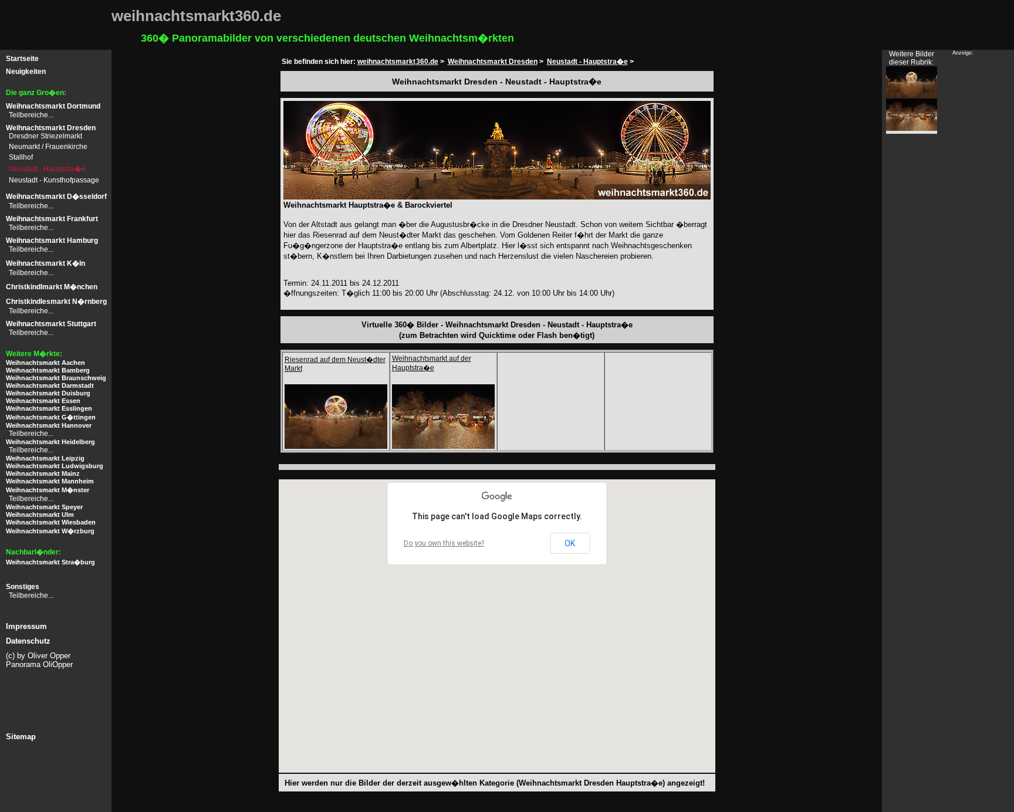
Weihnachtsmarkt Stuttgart (51, 324)
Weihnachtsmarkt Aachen (45, 362)
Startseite (22, 59)
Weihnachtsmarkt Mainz (43, 473)
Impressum (26, 626)
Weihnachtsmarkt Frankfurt (52, 219)
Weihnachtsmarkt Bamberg (48, 370)
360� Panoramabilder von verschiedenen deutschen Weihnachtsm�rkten (327, 38)
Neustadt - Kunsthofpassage (54, 180)
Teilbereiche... (31, 115)
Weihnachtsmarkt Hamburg (52, 240)
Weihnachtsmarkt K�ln (45, 263)
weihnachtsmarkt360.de (397, 61)
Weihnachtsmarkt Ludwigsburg (54, 465)
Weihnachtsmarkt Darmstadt (50, 385)
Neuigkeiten (26, 71)
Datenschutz (28, 641)
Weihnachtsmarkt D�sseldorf (56, 196)
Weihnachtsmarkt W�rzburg (50, 530)
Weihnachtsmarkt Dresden (51, 128)
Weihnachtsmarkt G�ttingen (51, 417)
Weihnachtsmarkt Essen (43, 400)
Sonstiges (22, 587)
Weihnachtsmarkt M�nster (47, 489)
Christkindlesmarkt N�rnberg (56, 301)
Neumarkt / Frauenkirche (48, 147)
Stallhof (21, 157)
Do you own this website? (444, 543)
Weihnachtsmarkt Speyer (44, 506)
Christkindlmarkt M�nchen (51, 287)
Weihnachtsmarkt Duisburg (48, 393)
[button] (434, 717)
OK (570, 543)
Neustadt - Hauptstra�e (47, 169)
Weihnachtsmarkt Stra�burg (50, 562)
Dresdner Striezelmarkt (45, 136)
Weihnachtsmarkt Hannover (49, 425)
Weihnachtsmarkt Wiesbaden (51, 522)
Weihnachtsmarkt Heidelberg (50, 441)
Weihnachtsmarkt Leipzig (45, 458)
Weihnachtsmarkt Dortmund (53, 106)
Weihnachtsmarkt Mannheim (50, 481)
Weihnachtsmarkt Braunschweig (56, 377)
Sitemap (21, 736)
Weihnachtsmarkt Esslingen (49, 408)
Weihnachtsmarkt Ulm (40, 514)
